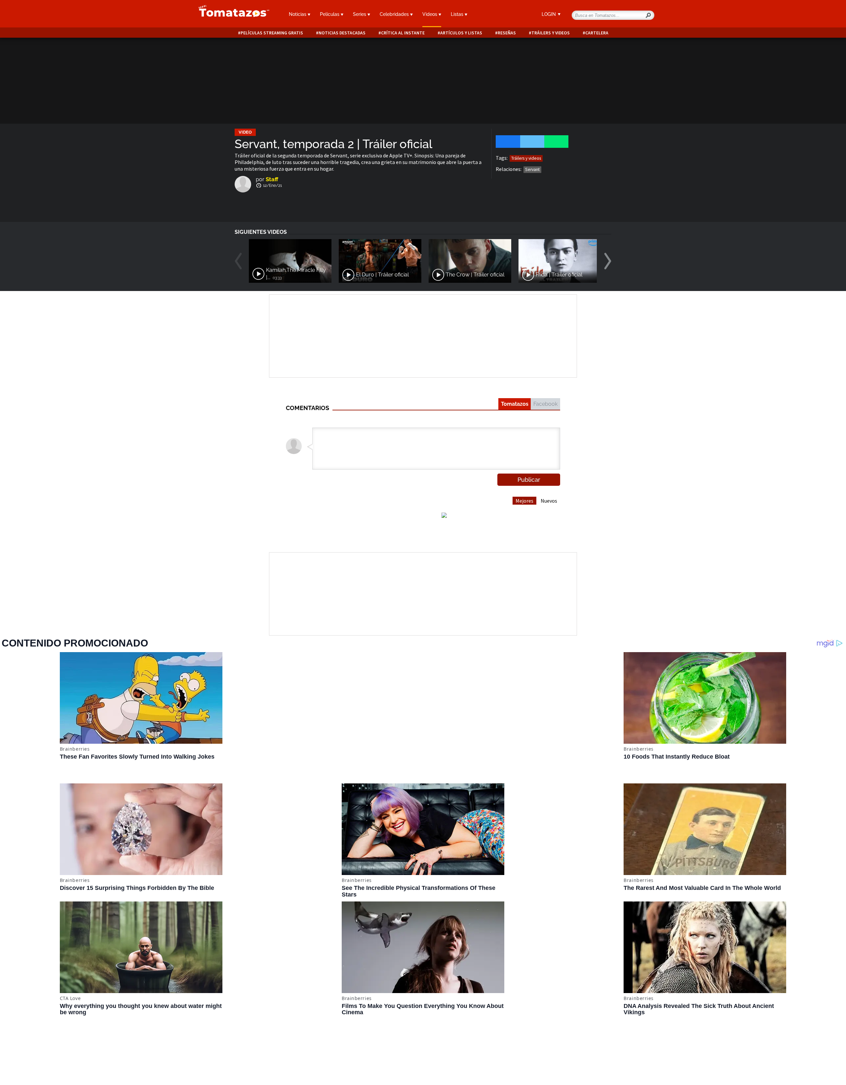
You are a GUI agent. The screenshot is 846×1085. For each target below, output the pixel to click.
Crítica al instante (403, 33)
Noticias (298, 14)
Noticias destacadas (342, 33)
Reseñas (507, 33)
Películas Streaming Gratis (272, 33)
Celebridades (395, 14)
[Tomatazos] (231, 14)
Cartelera (596, 33)
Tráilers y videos (550, 33)
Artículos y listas (461, 33)
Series (360, 14)
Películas (330, 14)
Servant (532, 169)
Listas (458, 14)
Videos (430, 14)
